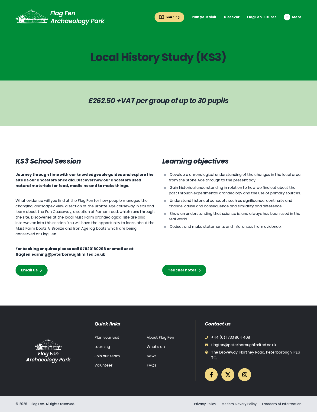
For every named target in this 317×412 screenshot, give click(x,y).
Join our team (107, 356)
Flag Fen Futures (261, 17)
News (151, 356)
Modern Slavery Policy (239, 404)
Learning (102, 346)
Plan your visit (204, 17)
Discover (232, 17)
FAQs (151, 365)
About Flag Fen (160, 337)
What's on (156, 346)
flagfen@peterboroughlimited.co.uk (243, 345)
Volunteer (103, 365)
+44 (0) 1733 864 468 (230, 337)
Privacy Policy (205, 404)
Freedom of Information (281, 404)
